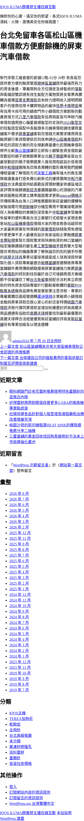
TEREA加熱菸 (21, 719)
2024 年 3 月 (19, 645)
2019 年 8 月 (19, 684)
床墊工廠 (44, 173)
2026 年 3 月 (19, 522)
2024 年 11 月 (20, 600)
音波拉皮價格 (20, 764)
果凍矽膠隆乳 (20, 747)
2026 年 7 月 (19, 499)
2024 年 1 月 (19, 656)
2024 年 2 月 (19, 651)
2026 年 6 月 (19, 505)
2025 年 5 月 (19, 567)
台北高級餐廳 (20, 736)
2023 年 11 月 (20, 668)
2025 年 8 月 (19, 550)
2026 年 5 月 (19, 510)
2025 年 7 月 (19, 555)
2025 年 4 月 (19, 572)
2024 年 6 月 (19, 628)
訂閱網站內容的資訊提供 (29, 792)
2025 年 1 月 (19, 589)
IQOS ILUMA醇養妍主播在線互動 (28, 7)
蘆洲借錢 (44, 297)
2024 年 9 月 (19, 611)
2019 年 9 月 (19, 679)
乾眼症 (15, 724)
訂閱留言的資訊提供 (26, 798)
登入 (13, 787)
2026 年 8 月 (19, 494)
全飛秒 (56, 341)
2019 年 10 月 (20, 673)
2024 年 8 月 (19, 617)
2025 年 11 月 (20, 538)
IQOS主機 (17, 713)
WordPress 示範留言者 (31, 465)
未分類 (15, 741)
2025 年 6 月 (19, 561)
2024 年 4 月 (19, 639)
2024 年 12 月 (20, 595)
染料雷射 (16, 752)
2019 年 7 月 (19, 690)
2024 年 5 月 (19, 634)
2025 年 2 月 (19, 583)
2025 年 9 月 (19, 544)
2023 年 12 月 (20, 662)
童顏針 (15, 758)
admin (16, 341)
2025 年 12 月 (20, 533)
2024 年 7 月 (19, 623)
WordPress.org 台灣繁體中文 (31, 804)
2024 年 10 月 (20, 606)
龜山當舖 (22, 151)
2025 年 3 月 (19, 578)
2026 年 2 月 (19, 527)
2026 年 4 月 (19, 516)
